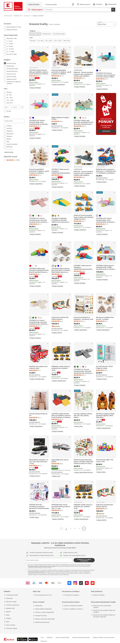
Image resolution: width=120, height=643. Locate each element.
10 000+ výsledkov (54, 24)
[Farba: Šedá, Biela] (52, 266)
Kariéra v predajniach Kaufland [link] (73, 605)
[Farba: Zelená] (75, 118)
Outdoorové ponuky (12, 595)
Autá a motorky (10, 625)
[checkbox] (13, 27)
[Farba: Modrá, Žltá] (52, 215)
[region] (15, 92)
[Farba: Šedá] (75, 367)
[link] (51, 4)
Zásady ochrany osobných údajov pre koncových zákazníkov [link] (104, 616)
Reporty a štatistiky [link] (98, 595)
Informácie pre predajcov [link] (71, 595)
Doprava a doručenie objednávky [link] (45, 619)
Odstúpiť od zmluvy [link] (41, 615)
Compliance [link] (49, 637)
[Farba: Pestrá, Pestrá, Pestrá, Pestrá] (80, 118)
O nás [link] (42, 637)
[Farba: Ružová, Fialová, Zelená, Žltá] (55, 266)
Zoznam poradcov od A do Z (43, 595)
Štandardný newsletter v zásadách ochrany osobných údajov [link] (42, 566)
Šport (7, 621)
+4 (85, 118)
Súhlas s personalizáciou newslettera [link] (36, 571)
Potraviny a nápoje (11, 628)
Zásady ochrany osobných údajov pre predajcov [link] (104, 611)
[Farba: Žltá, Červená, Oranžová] (55, 215)
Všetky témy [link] (38, 605)
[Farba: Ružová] (100, 70)
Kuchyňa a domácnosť (12, 605)
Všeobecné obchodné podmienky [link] (81, 637)
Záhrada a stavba (11, 601)
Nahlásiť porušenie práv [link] (42, 622)
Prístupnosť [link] (44, 641)
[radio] (13, 63)
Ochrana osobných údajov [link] (62, 637)
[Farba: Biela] (33, 266)
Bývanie (8, 611)
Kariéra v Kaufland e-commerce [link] (73, 609)
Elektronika (9, 598)
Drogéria (8, 618)
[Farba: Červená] (30, 266)
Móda (7, 615)
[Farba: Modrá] (97, 70)
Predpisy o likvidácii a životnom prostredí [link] (103, 637)
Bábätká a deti (10, 608)
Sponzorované (33, 67)
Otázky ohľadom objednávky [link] (43, 609)
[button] (35, 34)
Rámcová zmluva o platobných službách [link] (102, 606)
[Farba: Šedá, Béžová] (58, 215)
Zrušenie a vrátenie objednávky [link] (44, 612)
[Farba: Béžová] (78, 118)
